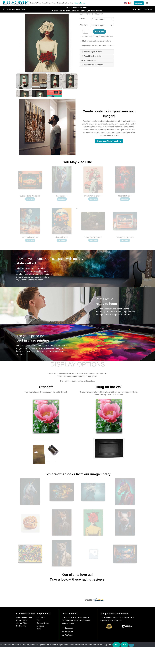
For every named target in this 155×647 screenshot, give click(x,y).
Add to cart (99, 31)
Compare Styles (43, 623)
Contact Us (41, 617)
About (53, 3)
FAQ (38, 620)
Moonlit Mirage (124, 196)
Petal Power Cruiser (93, 196)
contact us (117, 620)
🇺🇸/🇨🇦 (127, 3)
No (124, 645)
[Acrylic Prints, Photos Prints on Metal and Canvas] (16, 3)
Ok (116, 645)
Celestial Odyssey (30, 237)
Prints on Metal (22, 620)
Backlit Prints (21, 626)
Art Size (83, 19)
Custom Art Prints (35, 3)
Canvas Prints (21, 623)
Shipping (40, 626)
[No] (131, 645)
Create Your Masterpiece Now (109, 141)
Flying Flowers (61, 237)
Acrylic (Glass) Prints (24, 617)
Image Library (46, 3)
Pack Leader (61, 196)
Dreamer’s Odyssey (125, 237)
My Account (137, 9)
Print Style (83, 25)
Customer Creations (63, 3)
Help (71, 3)
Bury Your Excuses (93, 237)
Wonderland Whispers (30, 196)
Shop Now (30, 199)
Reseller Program (80, 3)
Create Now (138, 3)
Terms (39, 629)
